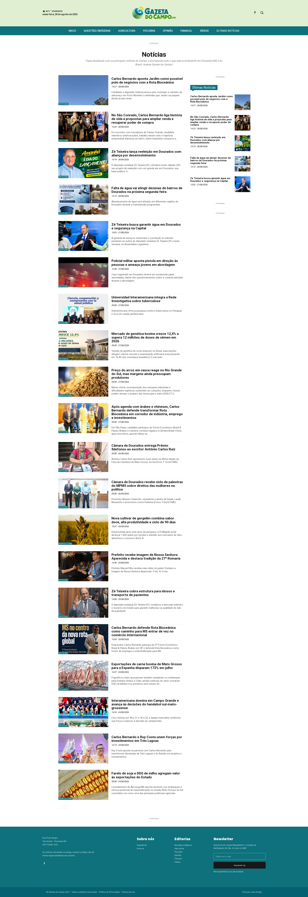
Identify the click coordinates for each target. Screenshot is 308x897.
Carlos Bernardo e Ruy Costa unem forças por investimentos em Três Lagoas (146, 739)
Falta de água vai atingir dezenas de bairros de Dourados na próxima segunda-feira (146, 190)
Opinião (177, 855)
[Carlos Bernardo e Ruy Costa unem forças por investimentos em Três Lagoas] (83, 749)
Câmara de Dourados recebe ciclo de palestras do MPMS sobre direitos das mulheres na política (147, 485)
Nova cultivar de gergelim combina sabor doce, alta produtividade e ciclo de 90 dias (143, 520)
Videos (177, 862)
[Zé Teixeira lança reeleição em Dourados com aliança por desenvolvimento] (83, 163)
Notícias (63, 104)
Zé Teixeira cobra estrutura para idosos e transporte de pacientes (143, 593)
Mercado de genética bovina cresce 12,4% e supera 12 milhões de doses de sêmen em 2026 (145, 337)
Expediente (142, 845)
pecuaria (63, 359)
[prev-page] (60, 807)
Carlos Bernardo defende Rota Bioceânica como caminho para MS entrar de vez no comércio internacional (143, 631)
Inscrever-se (239, 865)
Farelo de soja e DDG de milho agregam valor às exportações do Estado (145, 775)
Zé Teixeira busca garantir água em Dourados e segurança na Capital (146, 226)
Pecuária (178, 852)
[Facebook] (255, 12)
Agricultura (65, 395)
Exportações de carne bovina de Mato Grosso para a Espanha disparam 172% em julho (146, 666)
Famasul (178, 858)
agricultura (65, 799)
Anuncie (140, 848)
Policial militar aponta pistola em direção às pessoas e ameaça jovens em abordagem (144, 262)
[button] (262, 12)
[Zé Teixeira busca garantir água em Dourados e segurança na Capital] (83, 236)
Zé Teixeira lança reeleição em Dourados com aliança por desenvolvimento (146, 153)
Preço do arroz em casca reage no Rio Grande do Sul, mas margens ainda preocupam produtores (146, 374)
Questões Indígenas (183, 845)
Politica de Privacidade (109, 892)
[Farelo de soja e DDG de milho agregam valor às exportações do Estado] (83, 785)
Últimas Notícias (204, 87)
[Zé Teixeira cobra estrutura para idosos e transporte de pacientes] (83, 603)
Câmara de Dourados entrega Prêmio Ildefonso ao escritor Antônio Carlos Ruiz (143, 447)
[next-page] (66, 807)
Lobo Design (256, 892)
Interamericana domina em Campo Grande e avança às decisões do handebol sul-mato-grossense (145, 704)
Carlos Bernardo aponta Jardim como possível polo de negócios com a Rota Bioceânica (147, 80)
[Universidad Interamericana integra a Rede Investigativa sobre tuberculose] (83, 309)
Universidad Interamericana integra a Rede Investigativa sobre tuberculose (143, 299)
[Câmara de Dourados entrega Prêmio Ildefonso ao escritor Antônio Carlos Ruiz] (83, 457)
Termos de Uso (128, 892)
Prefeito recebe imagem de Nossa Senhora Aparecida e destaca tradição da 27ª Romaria (145, 556)
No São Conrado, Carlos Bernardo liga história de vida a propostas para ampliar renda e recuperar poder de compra (146, 118)
